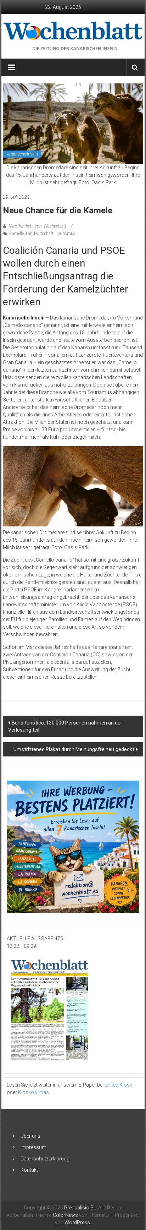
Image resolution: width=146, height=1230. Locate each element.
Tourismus (65, 233)
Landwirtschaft (40, 233)
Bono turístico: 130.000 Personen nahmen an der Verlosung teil (65, 726)
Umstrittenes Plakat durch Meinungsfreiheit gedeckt (73, 749)
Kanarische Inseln (22, 154)
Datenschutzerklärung (45, 1158)
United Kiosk (118, 1085)
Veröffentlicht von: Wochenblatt (37, 226)
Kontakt (29, 1170)
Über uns (30, 1136)
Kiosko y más (33, 1092)
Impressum (33, 1147)
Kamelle (16, 233)
